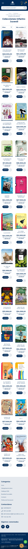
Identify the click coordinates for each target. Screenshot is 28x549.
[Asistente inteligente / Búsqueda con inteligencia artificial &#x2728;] (21, 545)
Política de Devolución (7, 500)
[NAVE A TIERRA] (24, 96)
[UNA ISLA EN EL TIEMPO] (24, 60)
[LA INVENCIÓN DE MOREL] (10, 170)
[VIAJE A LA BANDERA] (10, 465)
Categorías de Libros (6, 488)
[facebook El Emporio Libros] (7, 526)
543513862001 (7, 508)
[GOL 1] (24, 428)
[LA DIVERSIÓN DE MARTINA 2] (10, 134)
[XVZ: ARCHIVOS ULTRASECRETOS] (10, 61)
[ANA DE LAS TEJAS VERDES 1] (24, 356)
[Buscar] (25, 8)
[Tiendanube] (6, 542)
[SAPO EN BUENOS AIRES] (24, 465)
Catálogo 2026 (5, 491)
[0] (24, 3)
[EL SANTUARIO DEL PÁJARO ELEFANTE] (24, 280)
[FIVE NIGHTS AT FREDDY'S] (10, 318)
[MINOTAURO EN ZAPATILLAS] (24, 133)
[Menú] (3, 3)
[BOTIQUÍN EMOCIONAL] (10, 355)
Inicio (10, 13)
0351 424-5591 (7, 511)
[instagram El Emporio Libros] (3, 526)
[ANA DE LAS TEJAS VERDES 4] (24, 318)
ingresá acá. (4, 539)
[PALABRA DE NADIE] (10, 96)
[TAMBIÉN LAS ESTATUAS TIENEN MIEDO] (24, 207)
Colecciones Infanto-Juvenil (13, 14)
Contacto (3, 497)
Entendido (24, 546)
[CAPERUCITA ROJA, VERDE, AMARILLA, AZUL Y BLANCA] (24, 393)
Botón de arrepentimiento (16, 539)
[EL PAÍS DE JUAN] (10, 277)
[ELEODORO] (10, 242)
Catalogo (15, 13)
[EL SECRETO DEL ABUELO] (10, 393)
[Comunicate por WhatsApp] (25, 542)
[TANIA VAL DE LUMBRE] (24, 170)
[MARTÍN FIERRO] (10, 207)
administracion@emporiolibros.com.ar (14, 514)
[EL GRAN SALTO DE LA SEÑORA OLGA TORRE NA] (24, 242)
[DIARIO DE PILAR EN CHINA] (10, 428)
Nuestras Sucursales (6, 494)
